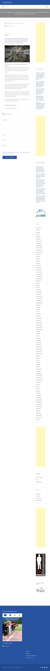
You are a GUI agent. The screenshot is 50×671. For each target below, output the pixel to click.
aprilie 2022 (38, 338)
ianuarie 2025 (38, 269)
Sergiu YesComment (11, 23)
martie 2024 (38, 289)
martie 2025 (38, 265)
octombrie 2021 (39, 351)
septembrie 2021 (39, 353)
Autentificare (38, 493)
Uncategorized (38, 481)
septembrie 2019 (39, 406)
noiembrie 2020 (39, 375)
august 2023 (38, 305)
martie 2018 (38, 413)
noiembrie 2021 (39, 349)
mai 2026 (38, 234)
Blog (37, 479)
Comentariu (5, 119)
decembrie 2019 (39, 399)
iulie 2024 (38, 283)
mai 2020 (38, 388)
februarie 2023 (39, 318)
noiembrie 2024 (39, 274)
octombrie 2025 (39, 250)
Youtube (44, 667)
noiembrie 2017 (39, 417)
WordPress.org (38, 500)
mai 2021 (37, 362)
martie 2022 (38, 340)
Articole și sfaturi (39, 477)
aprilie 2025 (38, 263)
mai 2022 (38, 335)
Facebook (40, 667)
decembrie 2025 (39, 245)
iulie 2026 (38, 230)
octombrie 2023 (39, 300)
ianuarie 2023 (38, 320)
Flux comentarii (39, 498)
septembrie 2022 (39, 329)
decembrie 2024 (39, 272)
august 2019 (38, 408)
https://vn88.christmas (40, 179)
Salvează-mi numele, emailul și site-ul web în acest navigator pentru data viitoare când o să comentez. (16, 153)
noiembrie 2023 (39, 298)
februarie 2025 (39, 267)
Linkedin (46, 667)
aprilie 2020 (38, 391)
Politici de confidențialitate (31, 655)
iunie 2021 (38, 360)
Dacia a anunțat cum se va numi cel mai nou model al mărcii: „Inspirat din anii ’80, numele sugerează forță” (40, 184)
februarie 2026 (39, 241)
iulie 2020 (38, 384)
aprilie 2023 (38, 313)
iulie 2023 (38, 307)
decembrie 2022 (39, 322)
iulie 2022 (38, 331)
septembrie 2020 (39, 380)
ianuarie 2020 (38, 397)
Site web (4, 145)
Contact (27, 651)
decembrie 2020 (39, 373)
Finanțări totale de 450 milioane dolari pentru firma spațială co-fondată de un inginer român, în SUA (40, 91)
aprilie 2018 (38, 410)
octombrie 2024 (39, 276)
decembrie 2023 (39, 296)
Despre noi (28, 653)
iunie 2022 (38, 333)
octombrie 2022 (39, 327)
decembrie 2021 (39, 347)
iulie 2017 (37, 419)
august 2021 (38, 355)
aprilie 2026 (38, 236)
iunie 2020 (38, 386)
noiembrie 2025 (39, 247)
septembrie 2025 (39, 252)
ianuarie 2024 (38, 294)
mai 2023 (38, 311)
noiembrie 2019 (39, 402)
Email (4, 140)
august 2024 (38, 280)
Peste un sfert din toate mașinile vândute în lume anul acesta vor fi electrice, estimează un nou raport (40, 191)
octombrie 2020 (39, 377)
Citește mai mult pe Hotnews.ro (11, 105)
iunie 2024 (38, 285)
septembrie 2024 (39, 278)
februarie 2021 (38, 369)
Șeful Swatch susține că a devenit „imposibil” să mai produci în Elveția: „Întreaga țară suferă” (40, 169)
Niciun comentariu (9, 25)
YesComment (7, 2)
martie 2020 (38, 393)
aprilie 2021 (38, 364)
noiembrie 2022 (39, 324)
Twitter (42, 667)
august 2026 (38, 228)
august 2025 (38, 254)
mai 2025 (38, 261)
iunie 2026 (38, 232)
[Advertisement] (40, 42)
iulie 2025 (38, 256)
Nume (4, 134)
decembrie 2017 (39, 415)
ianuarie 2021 (38, 371)
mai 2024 (38, 287)
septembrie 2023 (39, 302)
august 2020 (38, 382)
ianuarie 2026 (38, 243)
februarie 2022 (39, 342)
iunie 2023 (38, 309)
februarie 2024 (39, 291)
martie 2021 (38, 366)
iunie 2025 (38, 258)
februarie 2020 (39, 395)
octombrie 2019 (39, 404)
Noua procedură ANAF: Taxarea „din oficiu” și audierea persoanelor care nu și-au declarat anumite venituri (40, 84)
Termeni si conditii (29, 657)
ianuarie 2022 (38, 344)
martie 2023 (38, 316)
